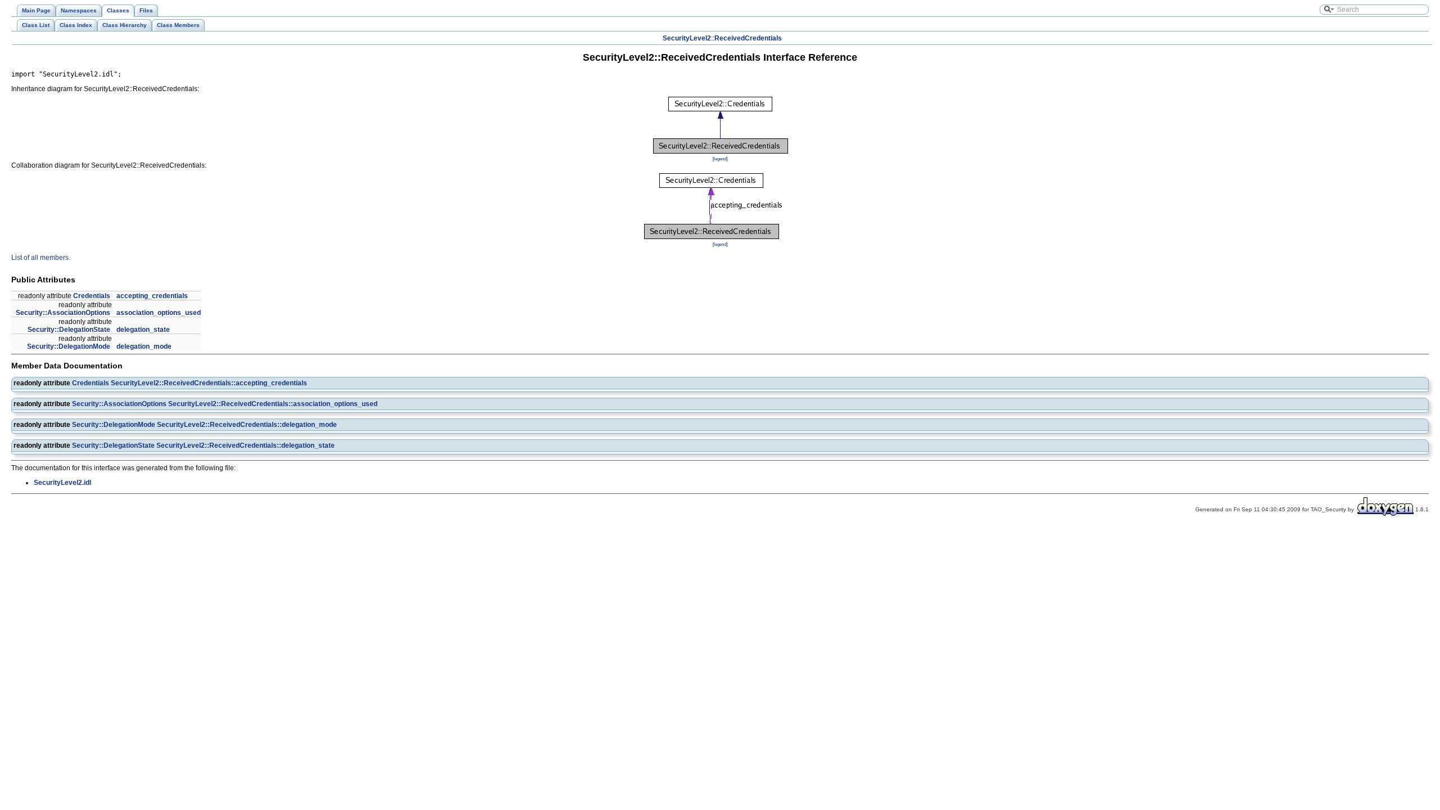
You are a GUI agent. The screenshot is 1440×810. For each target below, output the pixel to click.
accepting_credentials (152, 296)
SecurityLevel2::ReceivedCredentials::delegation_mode (247, 425)
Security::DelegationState (69, 330)
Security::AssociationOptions (63, 313)
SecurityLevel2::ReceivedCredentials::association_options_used (272, 404)
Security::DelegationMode (68, 346)
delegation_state (143, 330)
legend (720, 158)
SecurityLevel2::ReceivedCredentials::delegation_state (245, 445)
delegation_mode (144, 346)
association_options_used (158, 313)
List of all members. (40, 258)
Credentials (91, 296)
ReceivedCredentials (748, 38)
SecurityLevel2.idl (62, 483)
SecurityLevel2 (687, 38)
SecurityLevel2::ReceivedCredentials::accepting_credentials (209, 383)
